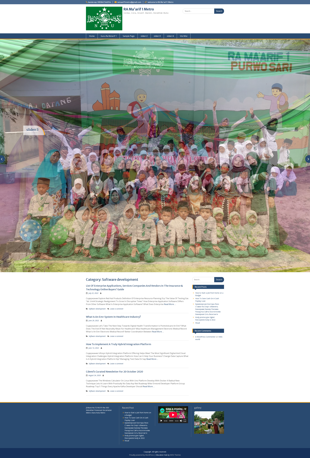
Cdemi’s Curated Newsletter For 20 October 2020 (114, 346)
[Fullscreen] (185, 395)
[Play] (161, 395)
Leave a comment (116, 283)
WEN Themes (175, 429)
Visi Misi (183, 36)
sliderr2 (144, 36)
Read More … (170, 278)
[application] (173, 389)
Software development (97, 283)
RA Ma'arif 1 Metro (139, 9)
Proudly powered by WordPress (141, 429)
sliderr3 (157, 36)
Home (92, 36)
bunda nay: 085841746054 (99, 2)
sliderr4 (170, 36)
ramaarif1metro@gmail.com (129, 2)
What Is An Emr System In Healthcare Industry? (113, 291)
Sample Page (129, 36)
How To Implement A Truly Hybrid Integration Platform (118, 318)
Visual (197, 297)
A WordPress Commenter (205, 311)
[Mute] (181, 395)
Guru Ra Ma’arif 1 (109, 36)
